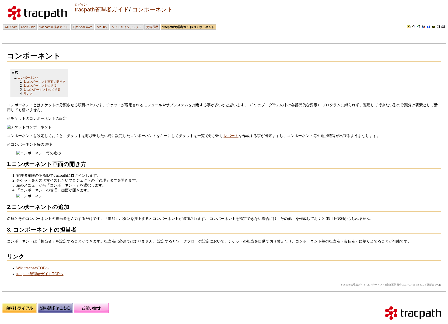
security (102, 27)
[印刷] (443, 27)
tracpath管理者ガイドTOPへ (39, 274)
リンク (28, 93)
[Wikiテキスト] (438, 27)
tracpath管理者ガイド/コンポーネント (188, 27)
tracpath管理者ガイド (102, 9)
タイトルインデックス (127, 27)
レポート (231, 136)
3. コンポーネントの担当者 (42, 89)
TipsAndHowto (82, 27)
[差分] (423, 27)
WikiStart (10, 27)
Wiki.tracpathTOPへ (32, 268)
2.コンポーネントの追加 (40, 85)
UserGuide (28, 27)
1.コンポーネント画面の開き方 (45, 81)
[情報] (428, 27)
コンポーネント (152, 9)
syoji (437, 284)
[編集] (413, 27)
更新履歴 (152, 27)
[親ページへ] (408, 27)
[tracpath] (413, 322)
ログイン (81, 4)
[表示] (418, 27)
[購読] (433, 27)
